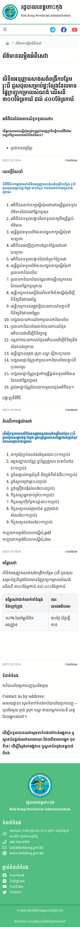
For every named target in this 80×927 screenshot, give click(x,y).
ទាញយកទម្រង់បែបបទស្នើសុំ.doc (26, 539)
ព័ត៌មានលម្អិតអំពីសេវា (28, 43)
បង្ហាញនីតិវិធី (11, 397)
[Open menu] (4, 29)
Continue (71, 160)
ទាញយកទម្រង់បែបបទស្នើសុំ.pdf (26, 532)
